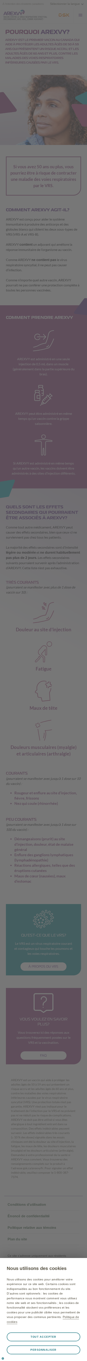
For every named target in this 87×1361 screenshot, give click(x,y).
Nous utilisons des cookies (37, 1268)
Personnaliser (43, 1349)
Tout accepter (43, 1336)
